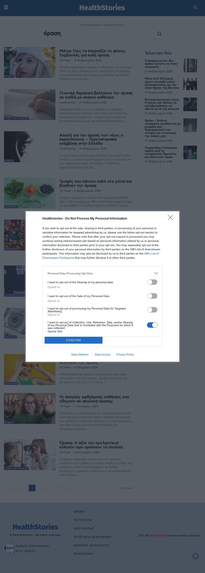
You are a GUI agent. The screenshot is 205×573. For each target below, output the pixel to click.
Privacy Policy (125, 354)
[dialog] (102, 286)
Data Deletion (79, 354)
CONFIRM (73, 340)
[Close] (172, 219)
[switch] (152, 282)
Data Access (102, 354)
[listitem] (102, 273)
